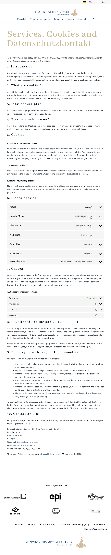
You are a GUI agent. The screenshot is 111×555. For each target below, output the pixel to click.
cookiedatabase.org (52, 454)
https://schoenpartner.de (30, 73)
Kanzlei (21, 19)
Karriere (19, 524)
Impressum (98, 524)
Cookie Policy (47, 524)
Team (57, 19)
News (70, 19)
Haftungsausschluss (95, 529)
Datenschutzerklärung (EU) (74, 524)
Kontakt (83, 19)
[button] (93, 19)
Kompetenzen (38, 19)
